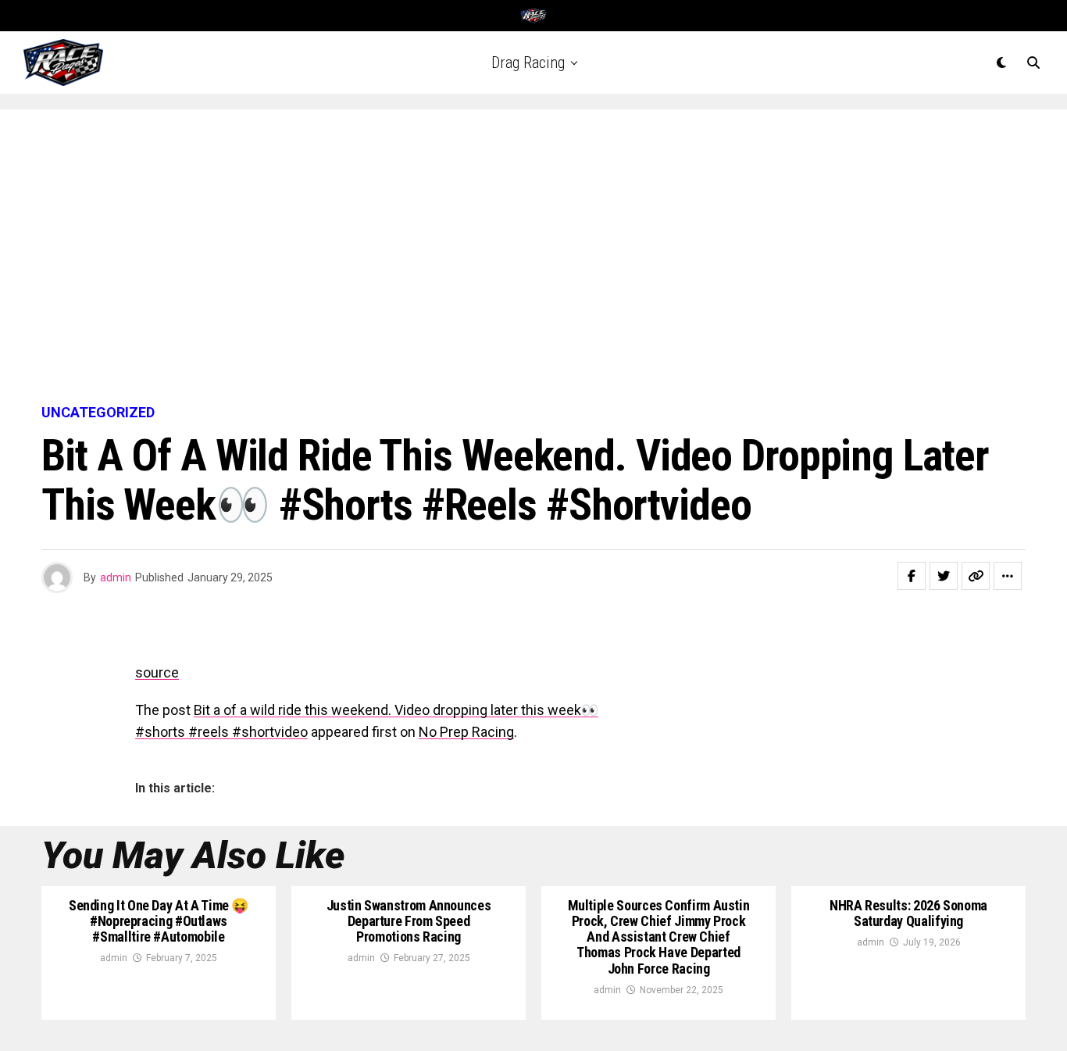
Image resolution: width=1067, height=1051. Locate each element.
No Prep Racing (466, 732)
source (157, 672)
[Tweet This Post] (944, 576)
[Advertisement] (533, 257)
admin (115, 577)
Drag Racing (528, 62)
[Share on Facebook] (911, 576)
